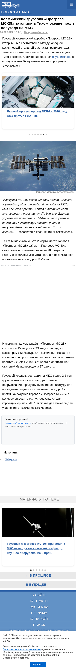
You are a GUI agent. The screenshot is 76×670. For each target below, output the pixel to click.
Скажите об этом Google (18, 423)
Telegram (11, 459)
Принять (38, 664)
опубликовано (61, 56)
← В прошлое (38, 575)
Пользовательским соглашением (22, 649)
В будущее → (38, 584)
